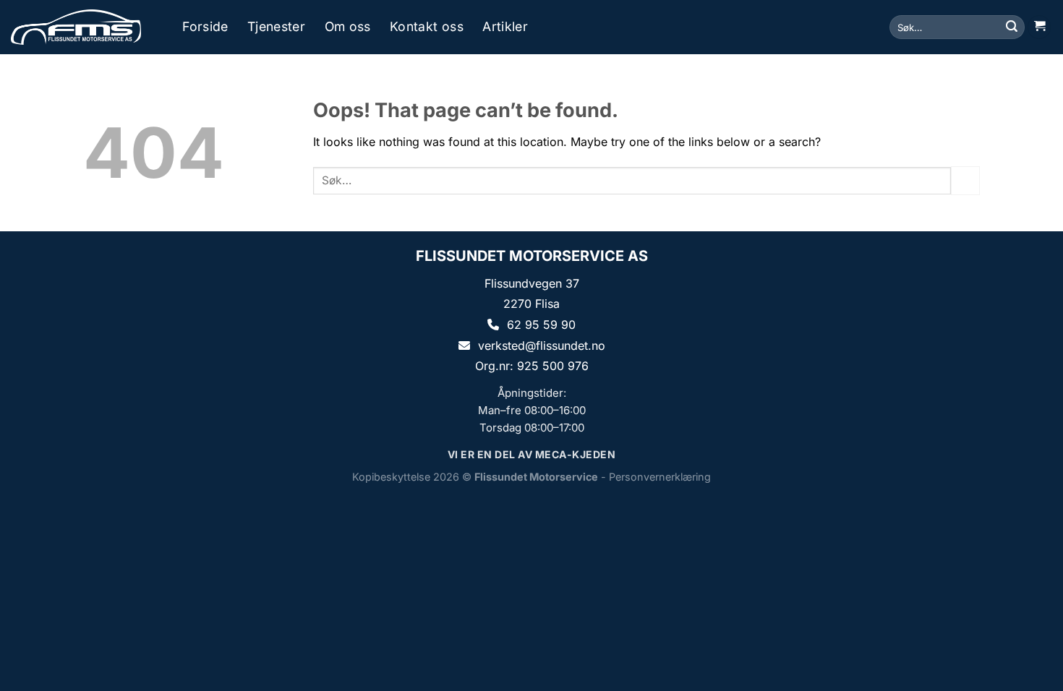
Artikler (505, 27)
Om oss (348, 27)
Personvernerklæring (660, 477)
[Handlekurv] (1039, 27)
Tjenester (276, 27)
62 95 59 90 (541, 324)
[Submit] (1011, 27)
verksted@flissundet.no (541, 345)
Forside (205, 27)
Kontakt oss (427, 27)
